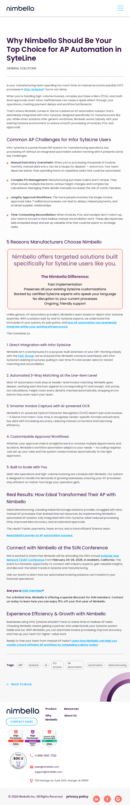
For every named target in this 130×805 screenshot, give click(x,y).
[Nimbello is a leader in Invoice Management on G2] (33, 739)
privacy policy (77, 796)
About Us (70, 716)
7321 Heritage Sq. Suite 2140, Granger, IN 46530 (61, 780)
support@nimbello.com (48, 772)
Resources (71, 709)
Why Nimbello (51, 718)
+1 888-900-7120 (45, 756)
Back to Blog (21, 684)
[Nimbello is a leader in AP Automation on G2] (16, 739)
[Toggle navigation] (120, 8)
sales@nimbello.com (47, 767)
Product (51, 709)
